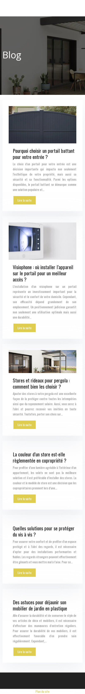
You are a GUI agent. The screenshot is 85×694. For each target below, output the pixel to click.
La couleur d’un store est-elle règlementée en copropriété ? (39, 457)
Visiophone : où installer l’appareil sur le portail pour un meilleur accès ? (43, 273)
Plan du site (42, 691)
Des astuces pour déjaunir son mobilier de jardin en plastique (40, 605)
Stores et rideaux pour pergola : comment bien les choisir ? (41, 383)
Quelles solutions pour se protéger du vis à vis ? (43, 531)
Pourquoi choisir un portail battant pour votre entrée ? (43, 153)
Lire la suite (25, 200)
